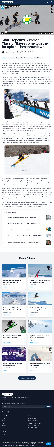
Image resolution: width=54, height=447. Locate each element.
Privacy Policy (32, 418)
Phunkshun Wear (28, 57)
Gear (3, 423)
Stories (3, 420)
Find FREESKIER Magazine (35, 428)
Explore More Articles (28, 378)
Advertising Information (34, 423)
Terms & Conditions (33, 420)
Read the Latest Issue (33, 425)
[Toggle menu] (51, 2)
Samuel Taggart (10, 52)
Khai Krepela (19, 57)
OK (49, 443)
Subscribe (48, 406)
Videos (4, 57)
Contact (4, 434)
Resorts (4, 425)
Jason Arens (11, 57)
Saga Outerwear (38, 57)
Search (3, 428)
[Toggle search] (47, 2)
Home (3, 418)
